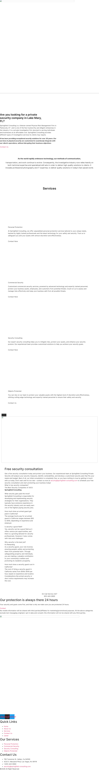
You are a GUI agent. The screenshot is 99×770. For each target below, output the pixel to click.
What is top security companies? (17, 485)
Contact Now (13, 241)
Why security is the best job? (15, 542)
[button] (49, 93)
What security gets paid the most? (17, 494)
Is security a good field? (13, 527)
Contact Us (12, 403)
